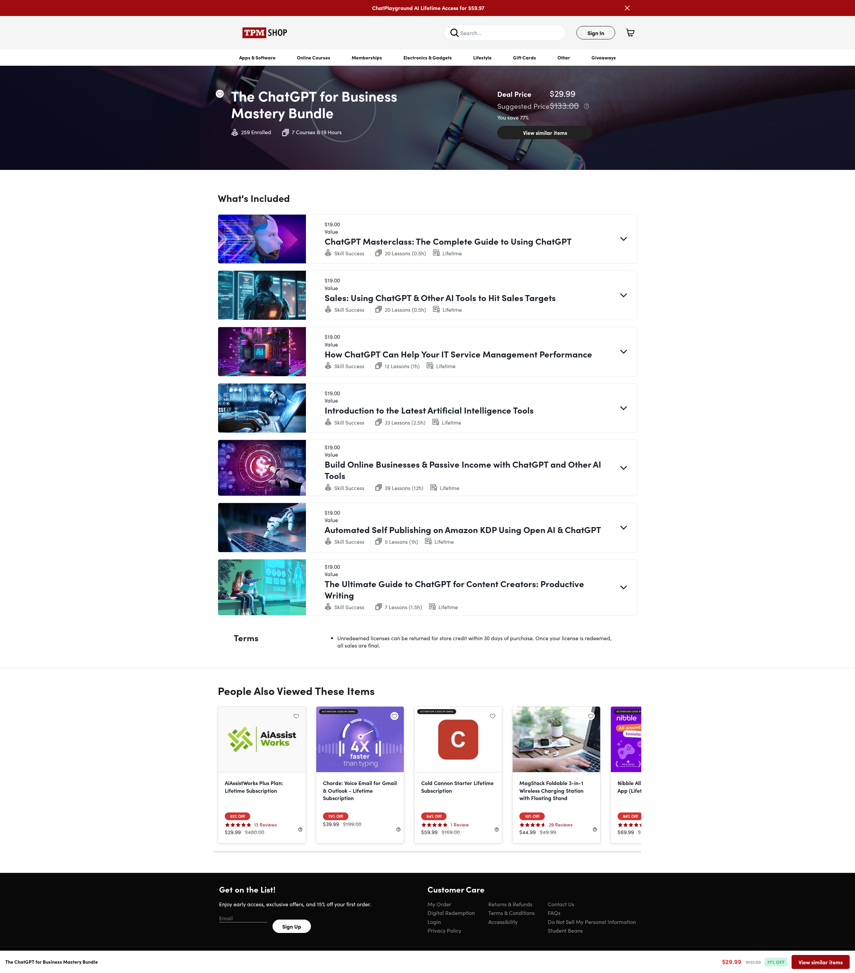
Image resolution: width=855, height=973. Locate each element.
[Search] (454, 32)
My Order (439, 904)
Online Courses (313, 57)
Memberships (367, 57)
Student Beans (565, 930)
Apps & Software (257, 57)
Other (563, 57)
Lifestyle (482, 57)
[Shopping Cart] (630, 33)
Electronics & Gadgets (427, 57)
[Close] (627, 8)
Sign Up (291, 926)
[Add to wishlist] (220, 94)
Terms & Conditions (511, 912)
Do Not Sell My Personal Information (592, 921)
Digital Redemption (451, 912)
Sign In (595, 32)
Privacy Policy (444, 930)
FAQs (554, 912)
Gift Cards (524, 57)
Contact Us (561, 904)
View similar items (545, 132)
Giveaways (603, 57)
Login (434, 921)
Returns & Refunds (510, 904)
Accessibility (503, 921)
